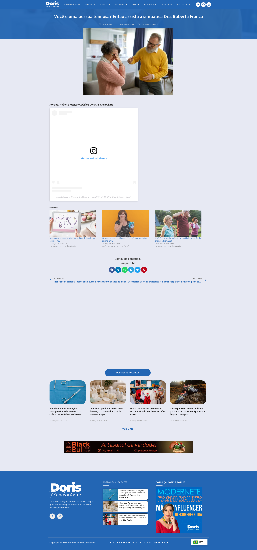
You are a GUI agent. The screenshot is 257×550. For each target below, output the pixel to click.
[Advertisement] (128, 459)
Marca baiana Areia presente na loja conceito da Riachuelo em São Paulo (147, 411)
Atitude (165, 4)
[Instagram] (208, 4)
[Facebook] (203, 4)
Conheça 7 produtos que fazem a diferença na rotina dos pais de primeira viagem (106, 411)
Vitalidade (182, 4)
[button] (198, 4)
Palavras (119, 4)
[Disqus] (128, 326)
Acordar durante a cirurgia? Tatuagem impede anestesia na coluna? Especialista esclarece (65, 411)
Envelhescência (72, 4)
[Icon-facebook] (52, 516)
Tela (134, 4)
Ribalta (88, 4)
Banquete (149, 4)
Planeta (104, 4)
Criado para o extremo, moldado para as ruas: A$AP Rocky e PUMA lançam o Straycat (187, 411)
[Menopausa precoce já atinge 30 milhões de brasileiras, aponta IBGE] (74, 223)
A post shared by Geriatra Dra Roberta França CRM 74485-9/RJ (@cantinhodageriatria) (93, 197)
